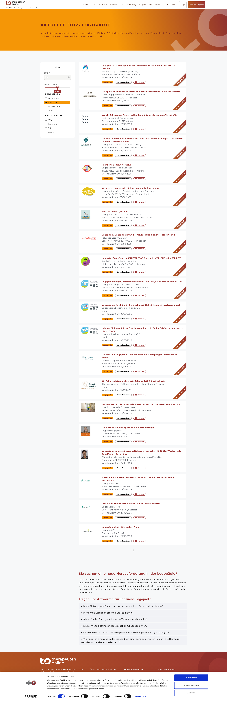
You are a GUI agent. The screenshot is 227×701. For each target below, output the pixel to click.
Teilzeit (51, 128)
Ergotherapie (53, 98)
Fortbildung (131, 5)
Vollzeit (51, 133)
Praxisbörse (115, 5)
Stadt (47, 73)
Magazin (142, 5)
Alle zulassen (191, 678)
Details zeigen (141, 696)
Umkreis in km (50, 84)
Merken (141, 82)
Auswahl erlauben (191, 685)
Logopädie (52, 102)
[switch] (84, 696)
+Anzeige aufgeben (196, 5)
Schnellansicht (123, 82)
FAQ (150, 5)
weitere (51, 111)
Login (183, 5)
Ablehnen (191, 693)
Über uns (171, 5)
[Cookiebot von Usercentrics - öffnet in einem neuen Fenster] (31, 696)
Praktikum (103, 5)
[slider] (57, 88)
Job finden (87, 5)
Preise (157, 5)
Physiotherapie (54, 106)
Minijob (51, 120)
